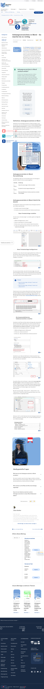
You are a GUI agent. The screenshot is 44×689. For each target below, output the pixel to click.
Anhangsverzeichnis (29, 47)
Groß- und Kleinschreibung (5, 63)
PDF (12, 651)
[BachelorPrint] (6, 6)
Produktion (4, 89)
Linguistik (4, 72)
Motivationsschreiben (6, 80)
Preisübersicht (14, 643)
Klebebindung (4, 668)
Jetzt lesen (15, 612)
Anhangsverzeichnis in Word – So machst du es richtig (16, 607)
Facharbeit (4, 57)
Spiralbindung (4, 671)
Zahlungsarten (24, 648)
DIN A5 (12, 660)
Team (22, 660)
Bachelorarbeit (5, 42)
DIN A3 (12, 654)
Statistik (3, 108)
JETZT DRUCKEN (38, 12)
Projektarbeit (4, 91)
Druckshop (3, 643)
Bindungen (13, 9)
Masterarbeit (4, 76)
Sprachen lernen (5, 106)
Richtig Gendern (5, 99)
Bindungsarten (4, 674)
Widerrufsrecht (16, 686)
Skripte (12, 648)
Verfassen (4, 117)
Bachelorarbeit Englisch (5, 45)
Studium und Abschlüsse (4, 113)
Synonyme (4, 115)
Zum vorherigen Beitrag (18, 529)
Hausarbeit (4, 68)
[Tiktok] (40, 671)
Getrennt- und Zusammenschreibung (6, 60)
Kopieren (36, 549)
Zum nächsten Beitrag (36, 529)
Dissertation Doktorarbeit (4, 53)
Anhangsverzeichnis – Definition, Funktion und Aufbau (37, 607)
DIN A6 (12, 662)
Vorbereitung (4, 120)
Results (28, 114)
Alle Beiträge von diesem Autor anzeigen (27, 523)
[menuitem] (3, 686)
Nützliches (31, 9)
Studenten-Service (5, 110)
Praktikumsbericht (5, 87)
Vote (31, 114)
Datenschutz (10, 686)
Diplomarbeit (4, 651)
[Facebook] (32, 671)
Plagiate (3, 83)
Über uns (23, 662)
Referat (3, 97)
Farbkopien (13, 665)
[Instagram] (35, 671)
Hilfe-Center (40, 0)
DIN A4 (12, 657)
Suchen (27, 0)
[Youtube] (38, 671)
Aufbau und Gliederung (4, 40)
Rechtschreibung (5, 95)
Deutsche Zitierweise (6, 50)
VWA (2, 654)
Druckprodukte (4, 9)
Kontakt (34, 0)
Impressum (7, 687)
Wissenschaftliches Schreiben (5, 126)
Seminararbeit (4, 104)
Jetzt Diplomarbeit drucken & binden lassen (21, 461)
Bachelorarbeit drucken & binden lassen (33, 167)
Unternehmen (24, 638)
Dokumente (13, 646)
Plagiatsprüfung (22, 9)
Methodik (4, 78)
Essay (3, 55)
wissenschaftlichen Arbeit (31, 295)
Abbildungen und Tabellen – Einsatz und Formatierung (27, 607)
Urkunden (13, 672)
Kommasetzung (5, 70)
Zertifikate (13, 675)
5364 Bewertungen (37, 659)
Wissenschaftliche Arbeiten (5, 123)
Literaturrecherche (5, 74)
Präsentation (4, 85)
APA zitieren (4, 37)
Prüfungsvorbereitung (6, 93)
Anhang (24, 40)
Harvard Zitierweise (6, 66)
